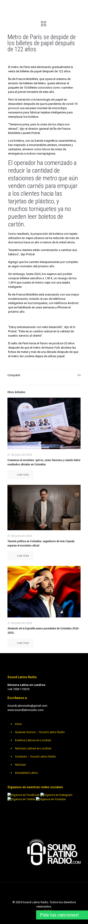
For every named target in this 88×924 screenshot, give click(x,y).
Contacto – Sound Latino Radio (35, 756)
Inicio (18, 724)
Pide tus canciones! (59, 915)
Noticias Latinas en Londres (33, 748)
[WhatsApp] (32, 917)
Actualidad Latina (26, 772)
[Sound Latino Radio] (14, 6)
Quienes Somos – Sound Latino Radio (40, 732)
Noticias (20, 764)
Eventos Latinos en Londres (33, 740)
